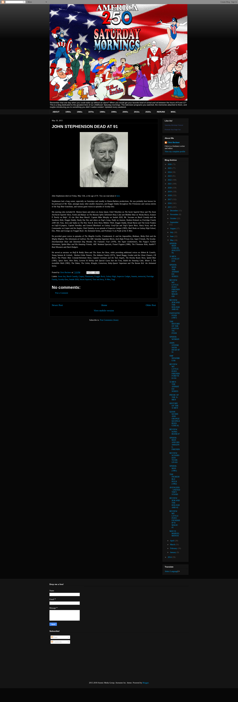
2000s (125, 112)
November (174, 214)
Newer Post (57, 305)
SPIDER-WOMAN (174, 338)
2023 (170, 176)
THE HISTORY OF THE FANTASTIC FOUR (175, 327)
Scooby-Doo (63, 279)
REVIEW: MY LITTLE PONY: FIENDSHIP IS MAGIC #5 (175, 519)
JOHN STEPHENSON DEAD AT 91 (175, 347)
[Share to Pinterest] (98, 272)
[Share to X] (93, 272)
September (174, 222)
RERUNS (161, 112)
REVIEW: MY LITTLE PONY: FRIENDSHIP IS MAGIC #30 (175, 288)
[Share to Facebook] (95, 272)
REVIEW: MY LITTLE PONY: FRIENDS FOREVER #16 (175, 371)
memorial (141, 276)
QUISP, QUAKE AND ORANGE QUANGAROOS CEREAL (175, 419)
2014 (170, 557)
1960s (79, 112)
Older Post (151, 305)
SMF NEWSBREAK (175, 358)
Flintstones (89, 276)
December (174, 211)
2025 (170, 168)
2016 (170, 203)
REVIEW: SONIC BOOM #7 (175, 431)
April (172, 541)
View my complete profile (175, 152)
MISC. (173, 112)
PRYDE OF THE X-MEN (174, 397)
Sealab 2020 (74, 279)
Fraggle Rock (99, 276)
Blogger (146, 683)
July (172, 232)
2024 (170, 172)
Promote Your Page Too (173, 129)
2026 (170, 164)
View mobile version (104, 310)
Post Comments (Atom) (109, 320)
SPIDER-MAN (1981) (173, 468)
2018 (170, 195)
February (174, 548)
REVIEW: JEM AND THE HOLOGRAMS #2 (175, 502)
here (118, 196)
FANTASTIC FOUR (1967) (175, 315)
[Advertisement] (63, 663)
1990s (114, 112)
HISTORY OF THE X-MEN (174, 405)
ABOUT (56, 112)
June (172, 236)
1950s (68, 112)
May (172, 240)
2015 (170, 207)
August (173, 228)
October (173, 218)
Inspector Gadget (123, 276)
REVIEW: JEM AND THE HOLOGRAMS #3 (175, 304)
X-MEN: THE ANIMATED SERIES (174, 386)
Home (104, 305)
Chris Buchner (173, 142)
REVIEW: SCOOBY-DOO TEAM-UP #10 (175, 457)
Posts (55, 637)
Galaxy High (111, 276)
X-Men (107, 279)
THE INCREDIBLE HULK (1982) (174, 479)
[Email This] (87, 272)
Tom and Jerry (98, 279)
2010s (137, 112)
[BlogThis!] (90, 272)
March (173, 545)
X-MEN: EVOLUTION (174, 258)
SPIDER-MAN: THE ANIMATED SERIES (174, 270)
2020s (148, 112)
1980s (102, 112)
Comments (57, 642)
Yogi (113, 279)
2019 (170, 192)
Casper (81, 276)
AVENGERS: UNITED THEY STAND (175, 490)
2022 (170, 180)
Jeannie (134, 276)
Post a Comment (61, 293)
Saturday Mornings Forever (174, 125)
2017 (170, 199)
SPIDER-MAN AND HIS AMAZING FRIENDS (175, 443)
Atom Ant (62, 276)
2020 (170, 188)
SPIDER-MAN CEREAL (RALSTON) (175, 248)
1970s (91, 112)
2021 (170, 184)
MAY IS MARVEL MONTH (174, 533)
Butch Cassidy (72, 276)
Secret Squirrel (85, 279)
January (173, 552)
